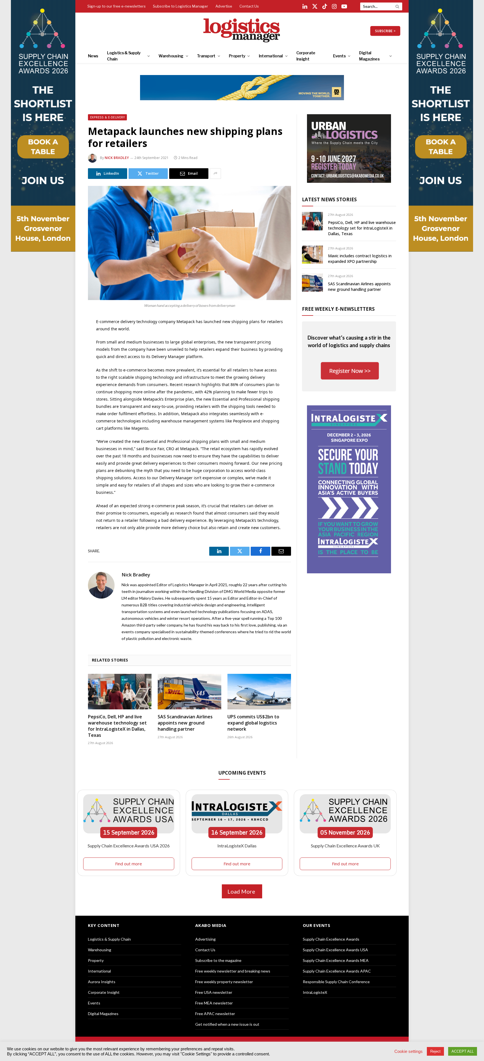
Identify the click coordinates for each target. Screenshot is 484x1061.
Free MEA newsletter (214, 1003)
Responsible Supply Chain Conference (336, 981)
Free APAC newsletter (215, 1013)
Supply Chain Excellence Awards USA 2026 (129, 845)
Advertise (223, 6)
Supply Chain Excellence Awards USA (335, 949)
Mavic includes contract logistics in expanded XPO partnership (360, 258)
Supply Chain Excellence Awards (331, 939)
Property (237, 55)
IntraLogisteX (315, 992)
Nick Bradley (117, 157)
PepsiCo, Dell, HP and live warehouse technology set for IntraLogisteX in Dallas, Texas (117, 726)
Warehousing (171, 55)
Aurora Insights (101, 981)
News (93, 55)
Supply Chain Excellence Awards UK (345, 845)
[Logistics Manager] (242, 31)
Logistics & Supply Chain (123, 55)
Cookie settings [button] (408, 1051)
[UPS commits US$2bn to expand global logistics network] (259, 692)
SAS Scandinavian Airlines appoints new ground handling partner (185, 723)
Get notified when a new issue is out (227, 1024)
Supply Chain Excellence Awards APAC (337, 971)
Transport (206, 55)
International (271, 55)
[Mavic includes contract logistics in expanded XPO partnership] (312, 255)
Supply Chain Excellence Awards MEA (336, 960)
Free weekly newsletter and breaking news (232, 971)
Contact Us (249, 6)
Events (339, 55)
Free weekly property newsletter (224, 981)
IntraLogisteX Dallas (237, 845)
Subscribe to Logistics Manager (180, 6)
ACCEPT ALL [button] (463, 1051)
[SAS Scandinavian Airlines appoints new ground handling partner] (189, 692)
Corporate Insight (305, 55)
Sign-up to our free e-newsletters (116, 6)
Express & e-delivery (107, 117)
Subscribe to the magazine (218, 960)
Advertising (205, 939)
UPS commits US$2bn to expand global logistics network (253, 723)
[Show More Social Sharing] (215, 173)
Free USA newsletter (213, 992)
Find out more (128, 863)
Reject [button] (435, 1051)
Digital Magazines (369, 55)
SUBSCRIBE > (385, 31)
